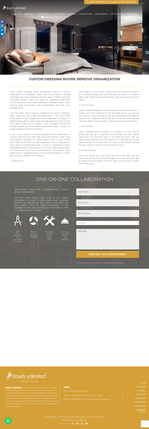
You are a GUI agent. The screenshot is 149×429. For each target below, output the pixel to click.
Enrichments (101, 14)
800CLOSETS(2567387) (75, 399)
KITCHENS (141, 391)
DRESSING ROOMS (141, 411)
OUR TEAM (141, 387)
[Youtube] (2, 34)
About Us (17, 14)
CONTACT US (131, 14)
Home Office (58, 14)
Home (143, 383)
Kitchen (72, 14)
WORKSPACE (140, 398)
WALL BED (141, 394)
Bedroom (29, 14)
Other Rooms (85, 14)
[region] (74, 37)
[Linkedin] (2, 30)
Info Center (117, 14)
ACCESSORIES (140, 406)
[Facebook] (2, 22)
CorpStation (80, 420)
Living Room (43, 14)
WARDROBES (140, 402)
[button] (3, 37)
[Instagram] (2, 26)
